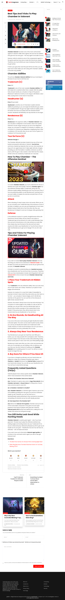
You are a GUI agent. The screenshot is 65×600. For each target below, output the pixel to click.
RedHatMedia (34, 596)
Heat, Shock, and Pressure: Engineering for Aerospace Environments (56, 34)
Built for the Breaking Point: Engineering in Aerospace (55, 39)
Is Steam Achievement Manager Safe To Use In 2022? (56, 50)
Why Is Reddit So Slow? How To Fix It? (56, 55)
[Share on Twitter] (5, 35)
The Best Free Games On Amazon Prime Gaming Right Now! (26, 442)
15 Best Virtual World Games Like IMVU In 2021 (56, 65)
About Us (25, 581)
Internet (31, 2)
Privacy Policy (26, 588)
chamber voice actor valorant (14, 467)
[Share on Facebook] (5, 31)
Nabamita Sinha (9, 524)
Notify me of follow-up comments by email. (13, 542)
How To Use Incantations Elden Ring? (34, 517)
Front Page (25, 590)
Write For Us (25, 586)
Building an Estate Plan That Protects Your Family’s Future (56, 19)
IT (37, 2)
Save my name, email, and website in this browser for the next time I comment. (23, 562)
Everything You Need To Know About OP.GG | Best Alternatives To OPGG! (36, 480)
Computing (23, 2)
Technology (46, 586)
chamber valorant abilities (22, 465)
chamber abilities (11, 465)
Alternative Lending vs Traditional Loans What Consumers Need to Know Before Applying (56, 29)
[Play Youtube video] (26, 172)
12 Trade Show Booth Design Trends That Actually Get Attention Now (55, 24)
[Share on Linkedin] (5, 43)
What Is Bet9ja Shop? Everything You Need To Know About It (56, 60)
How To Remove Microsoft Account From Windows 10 (56, 70)
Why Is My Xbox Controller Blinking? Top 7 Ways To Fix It (13, 517)
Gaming (10, 10)
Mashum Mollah (21, 44)
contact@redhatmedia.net (32, 598)
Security (56, 2)
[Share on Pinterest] (5, 39)
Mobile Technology (45, 2)
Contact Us (25, 584)
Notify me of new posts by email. (33, 542)
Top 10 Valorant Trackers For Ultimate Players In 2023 (16, 478)
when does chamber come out (14, 468)
